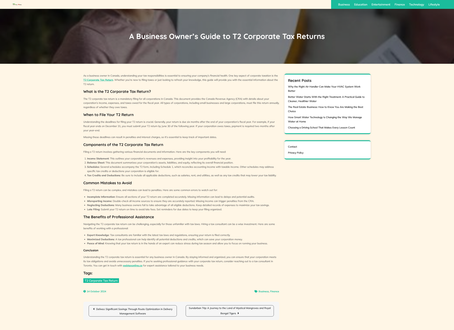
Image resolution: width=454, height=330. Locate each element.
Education (360, 4)
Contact (292, 146)
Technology (416, 4)
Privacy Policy (295, 152)
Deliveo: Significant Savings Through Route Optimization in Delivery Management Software (134, 311)
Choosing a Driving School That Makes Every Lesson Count (321, 127)
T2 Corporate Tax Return (101, 280)
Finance (400, 4)
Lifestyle (434, 4)
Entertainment (381, 4)
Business (344, 4)
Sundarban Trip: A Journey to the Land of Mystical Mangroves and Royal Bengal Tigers (230, 310)
